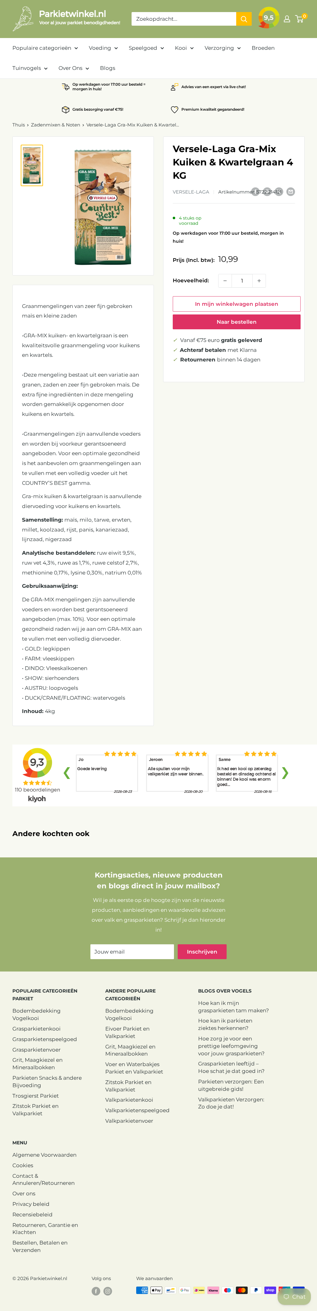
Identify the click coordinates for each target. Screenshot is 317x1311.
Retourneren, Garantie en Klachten (45, 1229)
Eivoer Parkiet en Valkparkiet (127, 1032)
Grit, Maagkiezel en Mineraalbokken (37, 1063)
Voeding (100, 48)
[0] (299, 19)
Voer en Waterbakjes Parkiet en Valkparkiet (134, 1068)
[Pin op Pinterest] (267, 191)
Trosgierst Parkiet (35, 1096)
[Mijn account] (287, 18)
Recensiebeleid (32, 1214)
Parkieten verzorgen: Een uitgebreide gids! (231, 1085)
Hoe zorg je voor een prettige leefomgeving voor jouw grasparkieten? (231, 1046)
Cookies (22, 1165)
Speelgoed (143, 48)
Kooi (181, 48)
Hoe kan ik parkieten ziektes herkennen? (225, 1024)
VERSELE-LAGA (191, 192)
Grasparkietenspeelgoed (44, 1039)
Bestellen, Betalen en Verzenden (39, 1246)
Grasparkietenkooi (36, 1029)
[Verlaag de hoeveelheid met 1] (225, 280)
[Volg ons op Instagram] (107, 1291)
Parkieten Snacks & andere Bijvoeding (47, 1081)
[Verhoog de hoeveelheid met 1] (259, 280)
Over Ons (70, 68)
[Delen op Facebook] (255, 191)
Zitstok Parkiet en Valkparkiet (35, 1110)
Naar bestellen (237, 322)
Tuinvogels (26, 68)
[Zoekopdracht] (244, 19)
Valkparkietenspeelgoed (137, 1110)
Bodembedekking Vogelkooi (36, 1014)
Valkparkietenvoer (129, 1121)
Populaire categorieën (41, 48)
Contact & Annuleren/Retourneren (43, 1179)
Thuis (18, 125)
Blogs (107, 68)
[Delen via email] (290, 191)
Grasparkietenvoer (36, 1050)
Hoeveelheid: (191, 280)
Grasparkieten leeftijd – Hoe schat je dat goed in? (231, 1067)
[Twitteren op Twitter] (279, 191)
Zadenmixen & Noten (55, 125)
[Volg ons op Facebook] (96, 1291)
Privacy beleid (31, 1204)
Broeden (263, 48)
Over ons (23, 1193)
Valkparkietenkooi (129, 1100)
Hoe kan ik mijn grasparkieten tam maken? (233, 1007)
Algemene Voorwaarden (44, 1155)
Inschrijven (202, 952)
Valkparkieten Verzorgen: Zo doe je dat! (231, 1103)
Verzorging (219, 48)
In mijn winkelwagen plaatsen (236, 304)
